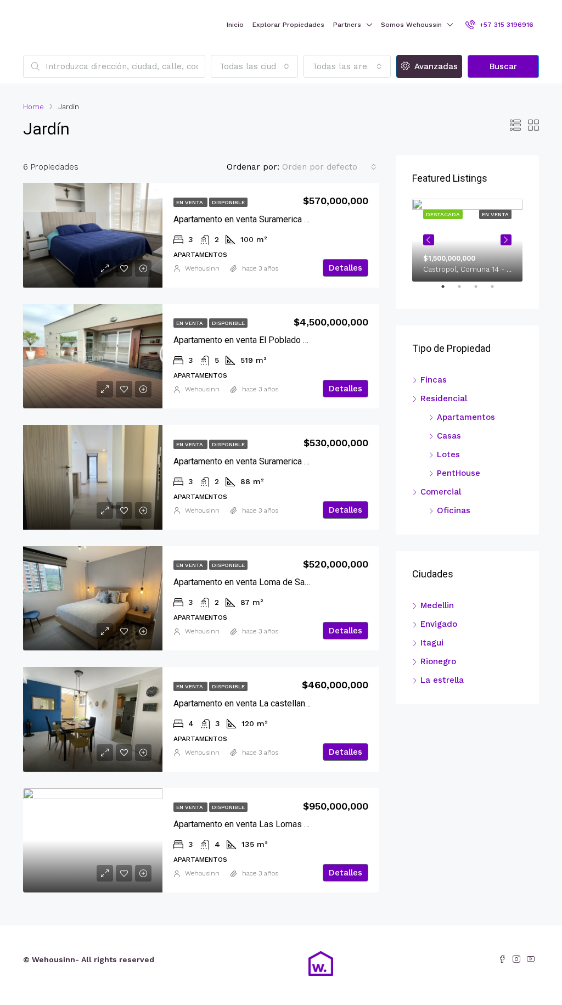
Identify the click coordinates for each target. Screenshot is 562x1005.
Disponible (228, 202)
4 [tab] (497, 290)
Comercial (440, 492)
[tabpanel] (467, 240)
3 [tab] (481, 290)
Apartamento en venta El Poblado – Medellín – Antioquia (281, 340)
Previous (428, 239)
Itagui (431, 643)
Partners (347, 25)
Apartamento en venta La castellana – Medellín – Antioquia (285, 703)
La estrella (442, 680)
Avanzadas (435, 66)
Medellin (437, 605)
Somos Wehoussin (411, 25)
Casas (449, 436)
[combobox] (254, 66)
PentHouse (458, 473)
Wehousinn (202, 268)
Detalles (345, 268)
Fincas (433, 380)
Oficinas (453, 510)
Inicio (235, 25)
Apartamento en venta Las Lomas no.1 (246, 824)
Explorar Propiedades (288, 25)
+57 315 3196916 (505, 25)
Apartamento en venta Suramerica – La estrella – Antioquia (285, 219)
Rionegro (438, 661)
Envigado (438, 624)
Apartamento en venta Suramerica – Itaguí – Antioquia (276, 461)
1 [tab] (448, 290)
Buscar (503, 66)
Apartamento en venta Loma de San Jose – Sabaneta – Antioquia (297, 582)
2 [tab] (464, 290)
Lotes (448, 454)
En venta (190, 202)
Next (506, 239)
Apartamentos (466, 417)
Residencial (443, 398)
